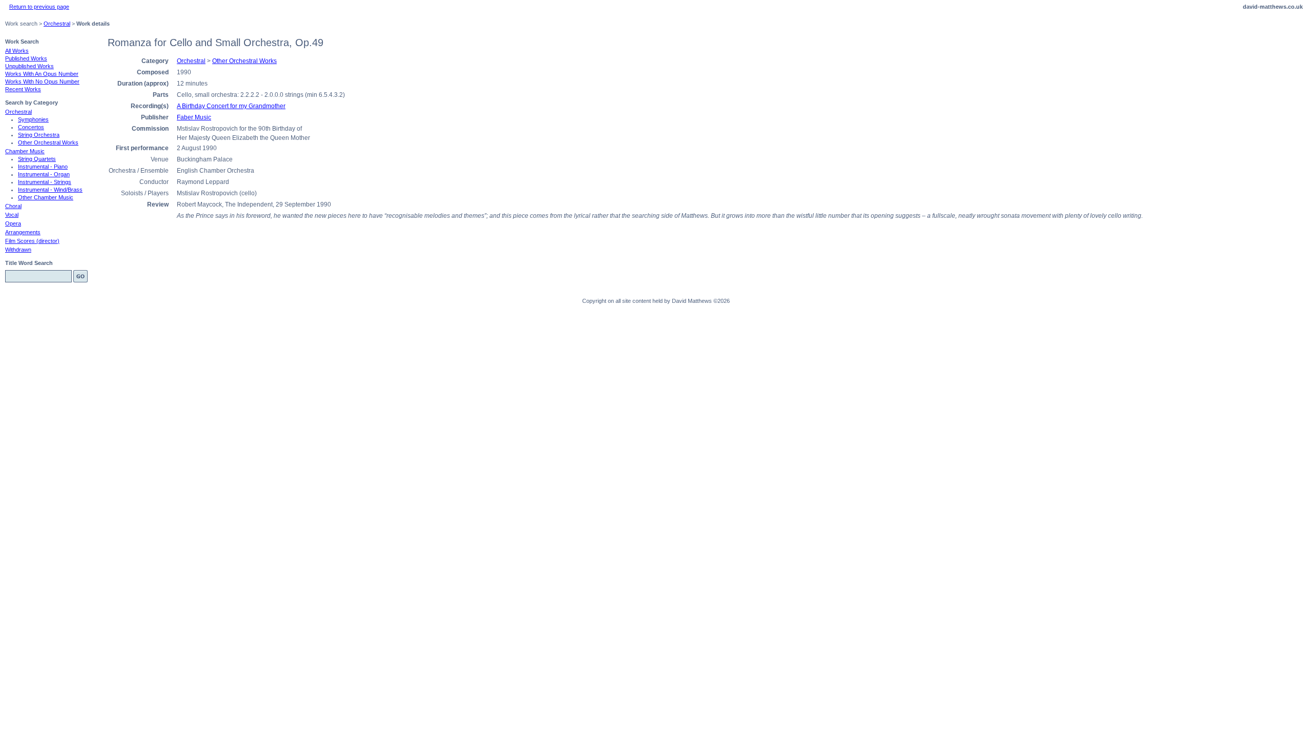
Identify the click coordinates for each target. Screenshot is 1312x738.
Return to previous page (39, 7)
